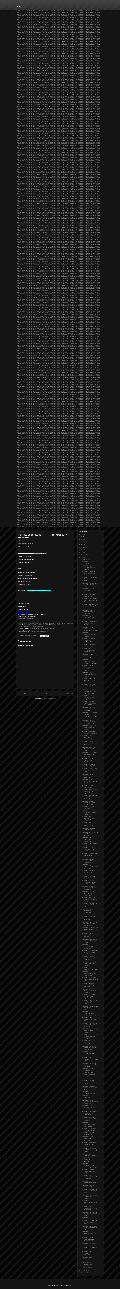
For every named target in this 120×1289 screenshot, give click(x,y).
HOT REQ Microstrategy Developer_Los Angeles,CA (89, 791)
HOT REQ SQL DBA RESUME (88, 562)
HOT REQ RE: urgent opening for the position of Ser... (90, 1087)
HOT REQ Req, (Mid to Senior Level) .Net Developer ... (89, 963)
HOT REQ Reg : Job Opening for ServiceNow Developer (89, 737)
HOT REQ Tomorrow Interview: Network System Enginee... (88, 860)
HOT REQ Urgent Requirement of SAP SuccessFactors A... (89, 721)
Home (46, 693)
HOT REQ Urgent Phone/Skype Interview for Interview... (89, 1208)
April (84, 559)
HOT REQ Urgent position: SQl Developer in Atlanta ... (90, 935)
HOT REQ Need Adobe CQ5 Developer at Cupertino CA (89, 996)
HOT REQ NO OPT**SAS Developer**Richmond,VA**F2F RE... (89, 1177)
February (85, 1264)
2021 (82, 544)
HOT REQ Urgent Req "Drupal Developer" (88, 877)
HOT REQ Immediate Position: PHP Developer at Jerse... (89, 1076)
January (85, 1267)
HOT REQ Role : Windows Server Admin (90, 1133)
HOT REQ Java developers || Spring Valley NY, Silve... (89, 818)
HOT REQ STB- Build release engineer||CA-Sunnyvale (89, 708)
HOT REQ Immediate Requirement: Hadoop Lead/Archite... (89, 849)
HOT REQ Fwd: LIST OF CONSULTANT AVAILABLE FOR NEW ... (89, 715)
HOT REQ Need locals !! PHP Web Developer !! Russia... (89, 940)
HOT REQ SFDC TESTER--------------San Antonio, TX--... (90, 1059)
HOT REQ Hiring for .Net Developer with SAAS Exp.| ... (89, 727)
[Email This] (41, 636)
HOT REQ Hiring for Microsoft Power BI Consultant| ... (88, 611)
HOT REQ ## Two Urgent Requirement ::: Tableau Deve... (89, 590)
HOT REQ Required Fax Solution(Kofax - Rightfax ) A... (89, 1196)
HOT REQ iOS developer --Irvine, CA (89, 1244)
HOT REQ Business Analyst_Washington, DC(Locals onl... (89, 703)
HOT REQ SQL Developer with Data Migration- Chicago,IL (90, 1036)
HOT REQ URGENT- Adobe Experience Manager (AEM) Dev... (89, 1239)
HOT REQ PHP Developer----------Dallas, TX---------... (88, 1253)
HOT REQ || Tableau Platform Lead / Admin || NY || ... (89, 1082)
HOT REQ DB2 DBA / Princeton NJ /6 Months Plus (90, 686)
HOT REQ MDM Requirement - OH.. (88, 1258)
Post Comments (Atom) (49, 698)
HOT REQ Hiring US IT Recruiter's (89, 807)
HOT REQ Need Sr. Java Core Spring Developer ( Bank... (89, 1002)
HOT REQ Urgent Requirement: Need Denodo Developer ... (89, 617)
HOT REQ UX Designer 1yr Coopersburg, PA (89, 1129)
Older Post (69, 693)
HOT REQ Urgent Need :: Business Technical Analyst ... (89, 567)
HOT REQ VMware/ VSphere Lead (88, 786)
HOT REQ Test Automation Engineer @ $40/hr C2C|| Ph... (90, 1155)
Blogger (69, 1285)
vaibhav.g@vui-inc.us (40, 553)
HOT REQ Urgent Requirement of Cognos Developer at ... (90, 1101)
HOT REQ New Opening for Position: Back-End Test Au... (89, 1191)
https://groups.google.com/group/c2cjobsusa (40, 630)
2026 (82, 534)
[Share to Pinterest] (48, 636)
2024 (82, 539)
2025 (82, 537)
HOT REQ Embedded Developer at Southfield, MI (88, 640)
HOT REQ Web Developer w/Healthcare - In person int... (90, 833)
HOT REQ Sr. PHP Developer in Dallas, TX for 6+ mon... (90, 1138)
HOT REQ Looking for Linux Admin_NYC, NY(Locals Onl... (88, 680)
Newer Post (22, 693)
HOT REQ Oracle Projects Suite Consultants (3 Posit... (90, 812)
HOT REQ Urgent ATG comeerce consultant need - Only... (89, 775)
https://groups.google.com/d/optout (40, 631)
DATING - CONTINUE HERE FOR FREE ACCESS (30, 11)
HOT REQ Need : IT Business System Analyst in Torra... (88, 697)
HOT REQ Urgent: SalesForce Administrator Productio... (87, 668)
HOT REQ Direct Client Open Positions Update (89, 732)
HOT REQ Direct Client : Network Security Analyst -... (89, 1144)
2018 (82, 552)
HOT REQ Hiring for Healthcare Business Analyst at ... (89, 674)
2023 (82, 542)
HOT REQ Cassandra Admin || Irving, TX (88, 765)
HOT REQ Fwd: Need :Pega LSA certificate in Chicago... (89, 899)
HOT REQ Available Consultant (88, 1096)
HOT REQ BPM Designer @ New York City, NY (89, 1181)
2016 (82, 557)
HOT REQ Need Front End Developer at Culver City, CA (88, 1070)
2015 (82, 1270)
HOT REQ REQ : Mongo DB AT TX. (89, 844)
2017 (82, 555)
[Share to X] (44, 636)
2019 (82, 549)
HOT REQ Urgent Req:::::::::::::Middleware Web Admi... (90, 866)
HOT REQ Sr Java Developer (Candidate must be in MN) (89, 802)
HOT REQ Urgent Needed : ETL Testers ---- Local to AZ (90, 1007)
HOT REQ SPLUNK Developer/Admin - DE (89, 1186)
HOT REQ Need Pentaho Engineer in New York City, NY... (89, 855)
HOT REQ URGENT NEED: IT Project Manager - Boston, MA (89, 628)
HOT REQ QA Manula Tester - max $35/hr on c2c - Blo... (89, 781)
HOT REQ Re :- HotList (89, 1218)
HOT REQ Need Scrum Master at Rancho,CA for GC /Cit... (89, 1107)
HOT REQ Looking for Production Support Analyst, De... (88, 1042)
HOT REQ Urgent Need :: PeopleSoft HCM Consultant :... (89, 1113)
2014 (82, 1273)
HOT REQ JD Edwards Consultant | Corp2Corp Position (90, 979)
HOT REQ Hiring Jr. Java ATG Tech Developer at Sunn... (89, 770)
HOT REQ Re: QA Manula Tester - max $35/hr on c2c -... (90, 600)
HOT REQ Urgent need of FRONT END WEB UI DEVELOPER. (90, 1025)
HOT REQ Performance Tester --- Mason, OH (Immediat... (89, 1119)
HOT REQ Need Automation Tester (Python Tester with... (89, 1013)
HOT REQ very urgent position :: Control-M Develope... (89, 990)
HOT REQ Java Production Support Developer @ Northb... (89, 661)
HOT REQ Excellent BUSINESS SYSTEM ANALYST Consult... (89, 882)
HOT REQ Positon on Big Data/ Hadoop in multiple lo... (89, 797)
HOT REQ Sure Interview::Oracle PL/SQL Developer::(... (89, 1165)
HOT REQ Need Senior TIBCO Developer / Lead (89, 1171)
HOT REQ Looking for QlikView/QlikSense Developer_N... (88, 650)
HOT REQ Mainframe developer (88, 1160)
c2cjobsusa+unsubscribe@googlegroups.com (30, 626)
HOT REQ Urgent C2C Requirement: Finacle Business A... (89, 1064)
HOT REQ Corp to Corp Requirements (89, 595)
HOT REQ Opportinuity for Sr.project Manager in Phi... (90, 606)
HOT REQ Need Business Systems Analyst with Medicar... (90, 623)
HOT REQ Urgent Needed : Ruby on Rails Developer (90, 1030)
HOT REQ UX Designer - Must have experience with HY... (89, 579)
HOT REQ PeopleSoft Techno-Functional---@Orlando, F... (89, 573)
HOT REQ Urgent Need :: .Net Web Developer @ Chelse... (89, 1150)
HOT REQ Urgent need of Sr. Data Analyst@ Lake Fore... (90, 584)
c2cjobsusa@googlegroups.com (46, 628)
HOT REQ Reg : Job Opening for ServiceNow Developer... (88, 911)
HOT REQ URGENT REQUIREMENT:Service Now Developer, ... (89, 691)
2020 (82, 547)
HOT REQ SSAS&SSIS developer (89, 645)
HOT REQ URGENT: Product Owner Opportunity (88, 760)
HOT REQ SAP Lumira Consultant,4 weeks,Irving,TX (89, 839)
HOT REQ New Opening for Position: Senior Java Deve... (89, 905)
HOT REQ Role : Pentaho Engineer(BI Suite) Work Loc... (89, 1053)
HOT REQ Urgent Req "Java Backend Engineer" (88, 872)
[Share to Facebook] (46, 636)
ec (18, 7)
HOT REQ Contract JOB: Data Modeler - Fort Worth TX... (89, 754)
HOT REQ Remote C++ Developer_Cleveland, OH (89, 1019)
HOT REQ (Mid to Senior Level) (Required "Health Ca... (89, 893)
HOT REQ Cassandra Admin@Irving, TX (88, 828)
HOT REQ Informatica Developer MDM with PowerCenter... (89, 887)
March (85, 1262)
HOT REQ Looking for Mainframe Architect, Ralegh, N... (89, 748)
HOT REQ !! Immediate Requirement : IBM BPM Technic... (89, 1124)
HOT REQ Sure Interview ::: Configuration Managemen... (89, 946)
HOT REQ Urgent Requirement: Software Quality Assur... (89, 743)
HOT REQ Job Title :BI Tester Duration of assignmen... (89, 918)
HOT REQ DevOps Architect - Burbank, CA (90, 1092)
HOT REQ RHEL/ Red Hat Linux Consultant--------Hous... (90, 929)
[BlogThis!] (42, 636)
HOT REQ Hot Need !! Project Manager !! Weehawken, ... (88, 958)
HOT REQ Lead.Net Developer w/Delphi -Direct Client (89, 985)
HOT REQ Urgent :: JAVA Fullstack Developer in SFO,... (89, 1227)
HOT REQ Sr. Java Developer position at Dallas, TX (89, 634)
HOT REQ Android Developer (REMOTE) (89, 968)
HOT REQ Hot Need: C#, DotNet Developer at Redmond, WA (89, 1047)
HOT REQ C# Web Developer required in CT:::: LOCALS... (89, 655)
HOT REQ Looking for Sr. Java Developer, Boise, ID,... (89, 1202)
